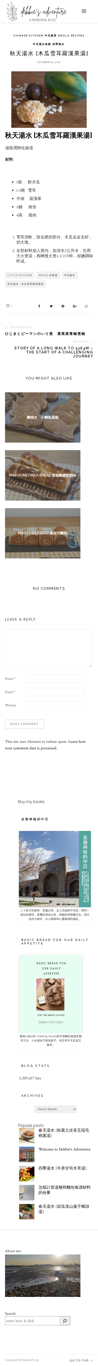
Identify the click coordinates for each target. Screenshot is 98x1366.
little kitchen (20, 275)
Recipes (77, 35)
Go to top (80, 1360)
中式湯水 (69, 275)
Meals (63, 35)
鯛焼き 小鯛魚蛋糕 (43, 417)
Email (10, 692)
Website (10, 705)
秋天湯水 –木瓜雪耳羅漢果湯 (25, 284)
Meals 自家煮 (48, 275)
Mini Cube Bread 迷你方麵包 (42, 533)
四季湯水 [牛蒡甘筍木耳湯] (62, 1168)
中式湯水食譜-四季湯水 (49, 44)
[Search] (65, 1321)
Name (10, 678)
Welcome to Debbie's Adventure (64, 1149)
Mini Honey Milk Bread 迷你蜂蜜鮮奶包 (42, 475)
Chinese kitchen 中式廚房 (35, 35)
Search (10, 1313)
